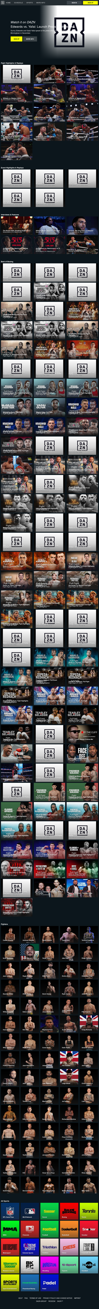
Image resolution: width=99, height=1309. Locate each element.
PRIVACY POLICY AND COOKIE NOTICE (57, 1298)
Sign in (74, 3)
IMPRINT (77, 1298)
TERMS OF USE (35, 1298)
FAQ (26, 1298)
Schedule (18, 2)
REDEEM (51, 1301)
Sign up (90, 3)
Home (8, 2)
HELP (20, 1298)
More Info (40, 2)
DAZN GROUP (41, 1301)
